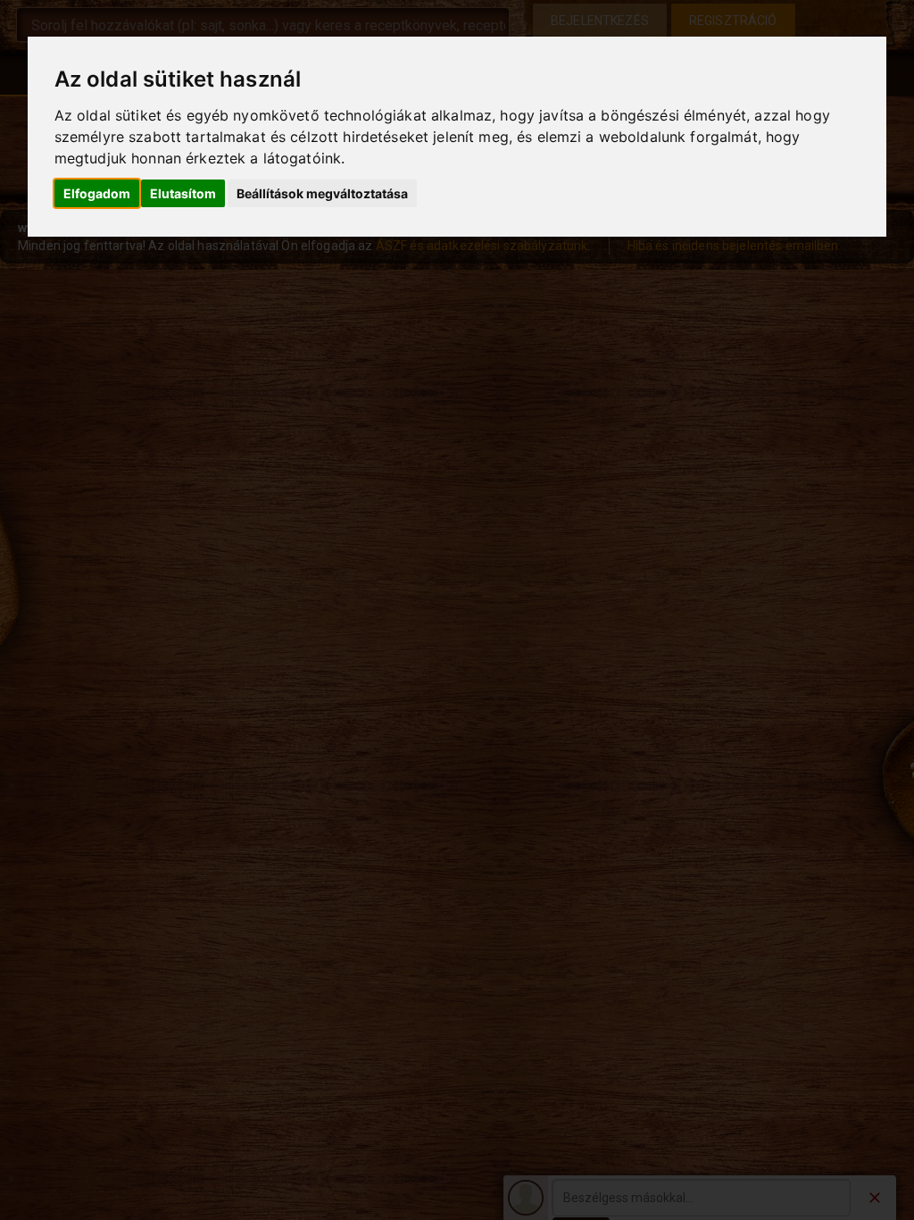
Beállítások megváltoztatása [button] (322, 193)
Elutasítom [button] (183, 193)
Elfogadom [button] (96, 193)
